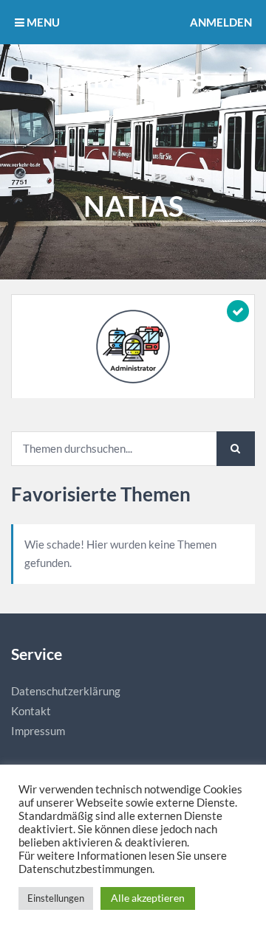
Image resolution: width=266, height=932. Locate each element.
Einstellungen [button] (55, 898)
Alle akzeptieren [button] (148, 897)
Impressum (38, 730)
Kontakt (31, 710)
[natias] (133, 346)
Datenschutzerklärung (65, 691)
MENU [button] (42, 22)
